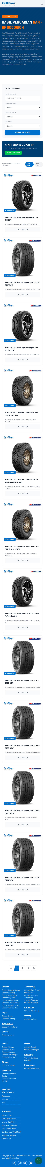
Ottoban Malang (30, 1019)
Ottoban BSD (29, 993)
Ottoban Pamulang (31, 1000)
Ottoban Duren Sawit (10, 995)
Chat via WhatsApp (13, 152)
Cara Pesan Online (9, 1129)
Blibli (3, 1103)
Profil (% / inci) (10, 112)
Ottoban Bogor (7, 1016)
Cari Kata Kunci (10, 94)
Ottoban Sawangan (31, 1050)
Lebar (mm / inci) (11, 103)
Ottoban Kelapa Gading (11, 1003)
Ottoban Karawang (31, 1011)
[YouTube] (31, 1163)
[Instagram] (20, 1163)
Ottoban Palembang (31, 1068)
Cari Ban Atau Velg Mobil (11, 1132)
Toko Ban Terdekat (9, 1125)
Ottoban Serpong (31, 1003)
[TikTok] (14, 1163)
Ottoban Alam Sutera (32, 990)
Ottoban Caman (8, 1047)
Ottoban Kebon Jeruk (10, 1000)
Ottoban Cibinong (8, 1019)
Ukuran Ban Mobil (8, 1122)
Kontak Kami (6, 1139)
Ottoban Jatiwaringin (9, 1055)
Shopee (5, 1099)
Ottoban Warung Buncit (10, 1008)
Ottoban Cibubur (8, 1050)
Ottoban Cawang (8, 993)
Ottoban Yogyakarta (9, 1027)
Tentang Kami (7, 1115)
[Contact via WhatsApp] (38, 1160)
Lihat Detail (22, 229)
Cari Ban (28, 164)
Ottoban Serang (8, 1035)
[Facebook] (25, 1163)
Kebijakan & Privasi (9, 1135)
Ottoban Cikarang (8, 1052)
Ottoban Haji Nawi (8, 998)
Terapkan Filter (22, 132)
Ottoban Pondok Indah (10, 1005)
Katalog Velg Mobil (9, 1119)
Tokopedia (6, 1096)
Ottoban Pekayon (8, 1057)
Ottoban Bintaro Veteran (11, 990)
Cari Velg (37, 164)
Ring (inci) (8, 121)
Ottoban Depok (30, 1047)
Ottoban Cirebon (8, 1065)
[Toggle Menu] (41, 3)
